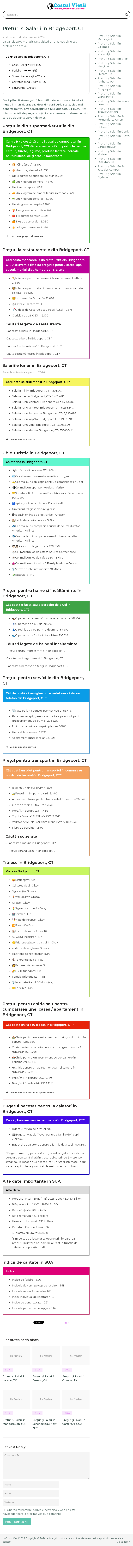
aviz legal (52, 1538)
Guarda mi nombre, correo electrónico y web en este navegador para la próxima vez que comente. (39, 1511)
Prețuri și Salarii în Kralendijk (109, 53)
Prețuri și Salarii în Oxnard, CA (109, 72)
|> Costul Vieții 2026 (14, 1538)
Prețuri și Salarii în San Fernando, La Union (112, 118)
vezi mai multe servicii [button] (23, 747)
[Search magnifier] (126, 14)
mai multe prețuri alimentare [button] (26, 236)
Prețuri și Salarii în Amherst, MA (109, 80)
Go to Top (122, 1541)
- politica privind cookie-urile (105, 1538)
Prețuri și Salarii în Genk (113, 131)
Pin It (66, 1322)
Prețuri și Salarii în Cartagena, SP (109, 145)
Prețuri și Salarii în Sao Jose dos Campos (112, 168)
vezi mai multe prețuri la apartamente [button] (32, 1092)
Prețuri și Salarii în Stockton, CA (109, 160)
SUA (7, 1370)
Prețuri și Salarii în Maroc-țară (109, 37)
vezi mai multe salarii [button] (22, 439)
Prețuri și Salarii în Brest (113, 58)
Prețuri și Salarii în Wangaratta (109, 95)
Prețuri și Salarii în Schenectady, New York (44, 1424)
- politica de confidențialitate (73, 1538)
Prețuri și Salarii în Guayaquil (109, 87)
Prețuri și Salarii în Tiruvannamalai (109, 110)
